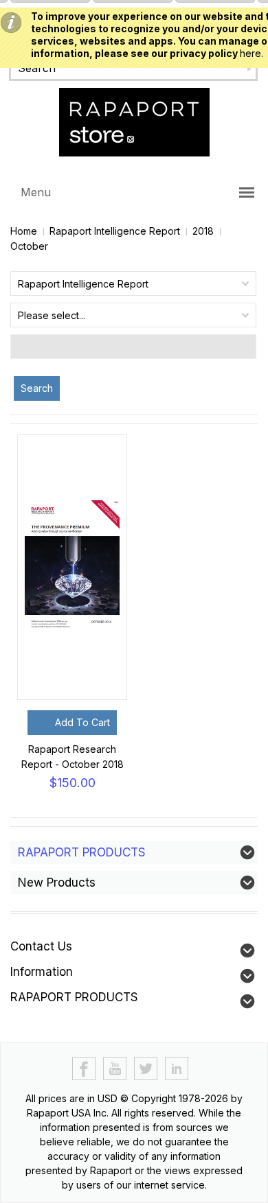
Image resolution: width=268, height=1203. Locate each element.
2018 (203, 231)
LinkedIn (177, 1069)
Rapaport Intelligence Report (114, 231)
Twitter (146, 1069)
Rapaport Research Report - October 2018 (72, 756)
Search (37, 388)
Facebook (84, 1069)
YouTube (115, 1069)
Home (23, 231)
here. (251, 53)
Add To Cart (82, 722)
